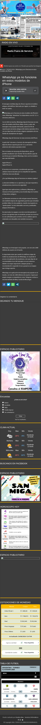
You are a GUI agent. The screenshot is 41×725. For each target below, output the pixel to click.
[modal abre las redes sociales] (17, 98)
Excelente (7, 405)
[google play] (22, 720)
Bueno (6, 402)
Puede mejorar (9, 410)
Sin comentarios (9, 412)
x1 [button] (35, 91)
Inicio (3, 69)
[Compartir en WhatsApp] (13, 98)
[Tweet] (8, 98)
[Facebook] (18, 720)
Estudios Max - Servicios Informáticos (27, 717)
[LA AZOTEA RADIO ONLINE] (20, 7)
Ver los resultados (20, 419)
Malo (6, 407)
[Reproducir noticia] (6, 90)
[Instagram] (20, 720)
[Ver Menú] (3, 5)
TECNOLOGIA (10, 69)
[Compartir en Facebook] (4, 98)
